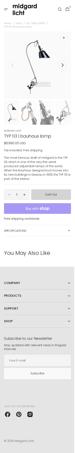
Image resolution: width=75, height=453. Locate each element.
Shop (18, 23)
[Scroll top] (67, 448)
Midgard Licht (24, 441)
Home (7, 23)
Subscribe (36, 373)
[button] (6, 9)
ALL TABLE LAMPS (35, 23)
